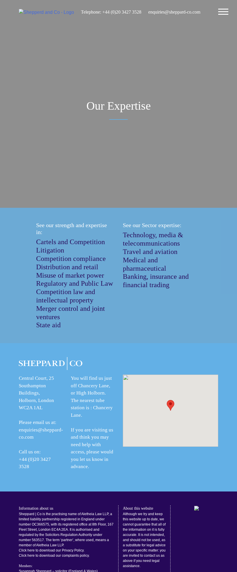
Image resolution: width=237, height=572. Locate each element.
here (31, 550)
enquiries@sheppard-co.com (174, 12)
